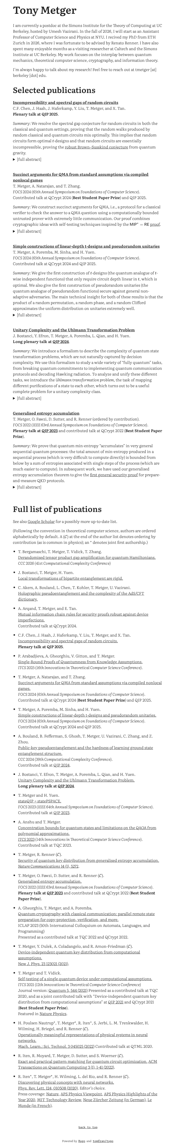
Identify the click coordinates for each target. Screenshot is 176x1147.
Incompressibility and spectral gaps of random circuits (65, 102)
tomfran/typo (103, 1141)
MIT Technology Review (59, 1099)
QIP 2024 (61, 341)
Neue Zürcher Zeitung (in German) (114, 1099)
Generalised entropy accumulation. (50, 881)
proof (155, 224)
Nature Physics (52, 1013)
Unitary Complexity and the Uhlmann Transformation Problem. (76, 780)
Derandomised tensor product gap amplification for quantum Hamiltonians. (87, 557)
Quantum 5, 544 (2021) (68, 990)
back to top (88, 1127)
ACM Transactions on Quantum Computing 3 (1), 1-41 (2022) (87, 1064)
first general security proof (114, 475)
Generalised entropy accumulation (46, 413)
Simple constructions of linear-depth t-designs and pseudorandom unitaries (86, 246)
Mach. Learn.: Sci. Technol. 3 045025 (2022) (56, 1046)
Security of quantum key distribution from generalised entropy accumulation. (88, 860)
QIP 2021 (115, 1002)
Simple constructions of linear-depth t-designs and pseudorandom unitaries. (87, 715)
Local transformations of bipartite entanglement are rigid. (70, 578)
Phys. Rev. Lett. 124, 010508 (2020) (48, 1088)
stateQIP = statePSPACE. (39, 801)
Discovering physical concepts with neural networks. (66, 1082)
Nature (52, 1094)
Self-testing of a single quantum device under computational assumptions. (85, 979)
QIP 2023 (50, 430)
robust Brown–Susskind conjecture (96, 147)
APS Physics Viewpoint (81, 1094)
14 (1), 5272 (48, 866)
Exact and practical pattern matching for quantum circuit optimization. (82, 1061)
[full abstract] (29, 159)
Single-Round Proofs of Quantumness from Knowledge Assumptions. (80, 662)
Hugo (81, 1141)
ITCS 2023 (26, 839)
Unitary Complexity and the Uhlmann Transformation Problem (74, 330)
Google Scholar (41, 521)
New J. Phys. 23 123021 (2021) (43, 963)
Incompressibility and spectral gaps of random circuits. (68, 641)
